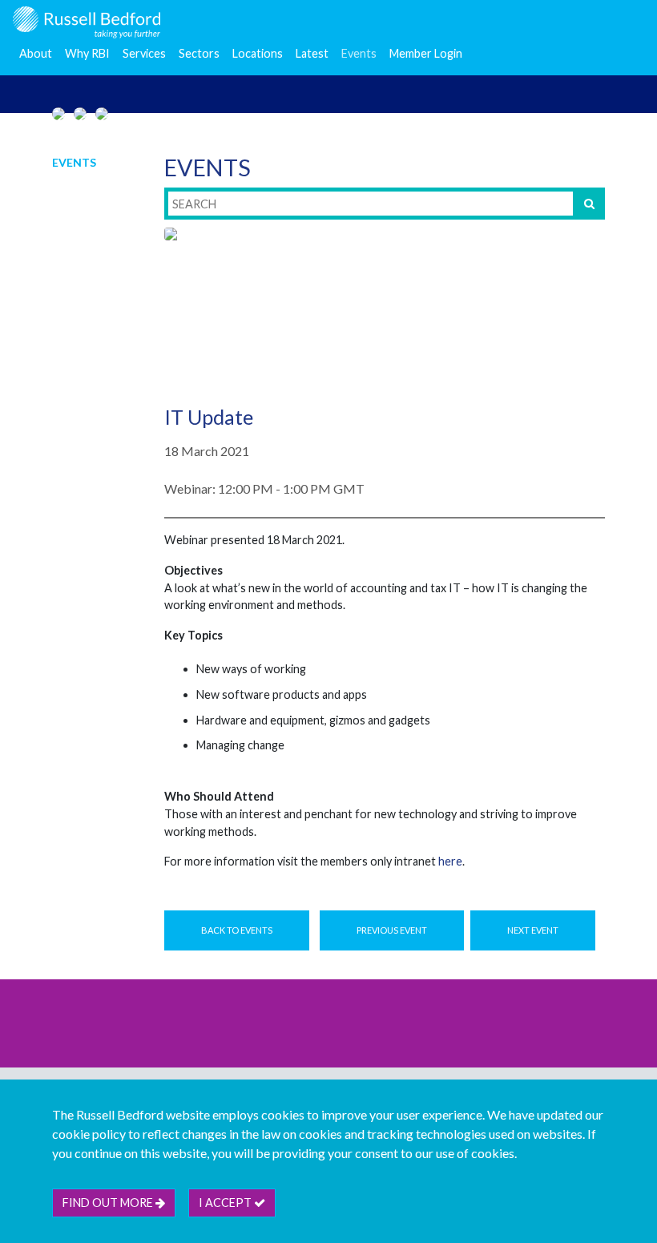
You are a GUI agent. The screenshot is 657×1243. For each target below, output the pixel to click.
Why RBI (87, 53)
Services (144, 53)
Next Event (532, 930)
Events (359, 53)
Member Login (425, 53)
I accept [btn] (226, 1202)
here (450, 861)
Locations (257, 53)
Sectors (199, 53)
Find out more (108, 1202)
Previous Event (392, 930)
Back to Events (236, 930)
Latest (312, 53)
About (35, 53)
